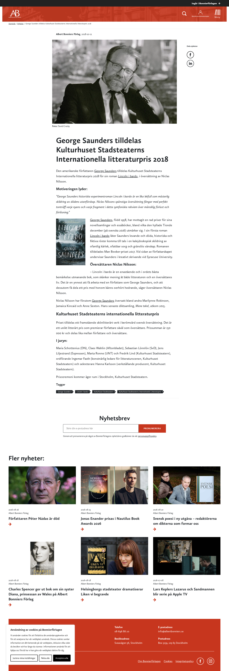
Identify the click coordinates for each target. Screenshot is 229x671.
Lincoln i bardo (128, 176)
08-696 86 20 (121, 631)
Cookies (168, 661)
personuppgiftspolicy (147, 436)
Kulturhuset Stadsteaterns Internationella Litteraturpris (140, 392)
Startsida (12, 24)
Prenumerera (152, 428)
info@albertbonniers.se (171, 631)
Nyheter (20, 24)
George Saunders (105, 171)
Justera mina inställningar (24, 658)
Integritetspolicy (185, 661)
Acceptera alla (61, 658)
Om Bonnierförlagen (149, 661)
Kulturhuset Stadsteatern (103, 392)
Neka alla (45, 658)
